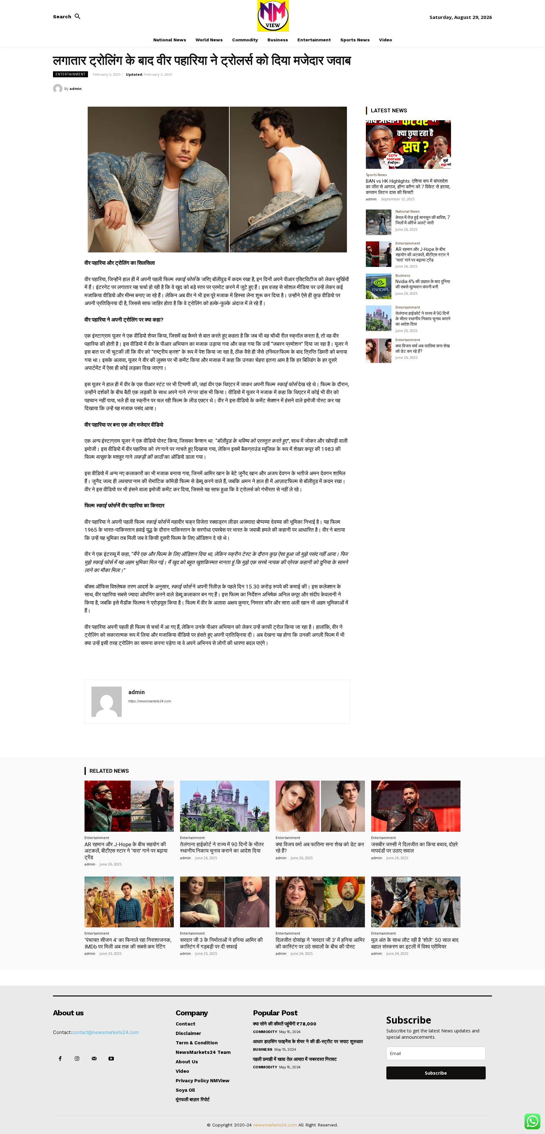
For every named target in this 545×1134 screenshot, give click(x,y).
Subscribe (436, 1073)
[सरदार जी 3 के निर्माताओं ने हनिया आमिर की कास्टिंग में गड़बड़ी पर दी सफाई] (224, 902)
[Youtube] (111, 1059)
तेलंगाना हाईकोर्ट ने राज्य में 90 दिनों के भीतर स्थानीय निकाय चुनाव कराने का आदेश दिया (423, 319)
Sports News (376, 174)
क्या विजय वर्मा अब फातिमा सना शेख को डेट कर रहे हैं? (320, 847)
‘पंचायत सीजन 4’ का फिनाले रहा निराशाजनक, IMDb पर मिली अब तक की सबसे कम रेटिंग (128, 943)
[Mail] (94, 1059)
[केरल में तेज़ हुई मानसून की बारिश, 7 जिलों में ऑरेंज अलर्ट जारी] (378, 222)
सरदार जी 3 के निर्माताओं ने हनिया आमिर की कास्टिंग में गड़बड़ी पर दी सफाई (221, 943)
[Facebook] (442, 88)
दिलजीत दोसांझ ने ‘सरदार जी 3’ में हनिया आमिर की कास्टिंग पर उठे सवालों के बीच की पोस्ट (320, 943)
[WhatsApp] (485, 88)
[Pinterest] (471, 88)
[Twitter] (456, 88)
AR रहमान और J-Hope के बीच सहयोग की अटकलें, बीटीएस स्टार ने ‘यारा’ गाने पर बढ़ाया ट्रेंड (422, 255)
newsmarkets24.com (275, 1124)
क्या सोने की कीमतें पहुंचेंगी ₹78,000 (284, 1024)
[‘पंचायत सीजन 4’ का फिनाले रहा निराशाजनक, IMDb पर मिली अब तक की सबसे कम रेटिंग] (129, 902)
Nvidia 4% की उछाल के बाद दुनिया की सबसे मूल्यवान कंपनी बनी (423, 284)
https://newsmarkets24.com (149, 701)
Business (403, 275)
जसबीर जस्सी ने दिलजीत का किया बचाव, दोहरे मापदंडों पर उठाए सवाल (414, 847)
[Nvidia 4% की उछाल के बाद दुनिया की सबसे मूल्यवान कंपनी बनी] (378, 286)
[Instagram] (77, 1059)
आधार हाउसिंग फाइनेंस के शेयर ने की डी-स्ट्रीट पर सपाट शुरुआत (308, 1041)
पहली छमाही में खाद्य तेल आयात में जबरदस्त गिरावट (295, 1059)
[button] (68, 16)
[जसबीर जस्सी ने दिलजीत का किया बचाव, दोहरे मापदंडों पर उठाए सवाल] (415, 806)
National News (407, 211)
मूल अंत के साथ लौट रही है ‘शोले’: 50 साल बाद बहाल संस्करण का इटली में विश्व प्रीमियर (415, 943)
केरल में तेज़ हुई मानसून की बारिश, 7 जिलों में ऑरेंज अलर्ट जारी (423, 220)
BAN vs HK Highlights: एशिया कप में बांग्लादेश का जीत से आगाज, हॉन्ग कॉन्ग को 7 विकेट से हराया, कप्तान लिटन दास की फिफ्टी (408, 186)
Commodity (265, 1032)
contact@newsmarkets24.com (105, 1032)
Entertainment (70, 74)
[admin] (58, 88)
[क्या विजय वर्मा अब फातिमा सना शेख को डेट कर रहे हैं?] (378, 350)
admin (75, 88)
